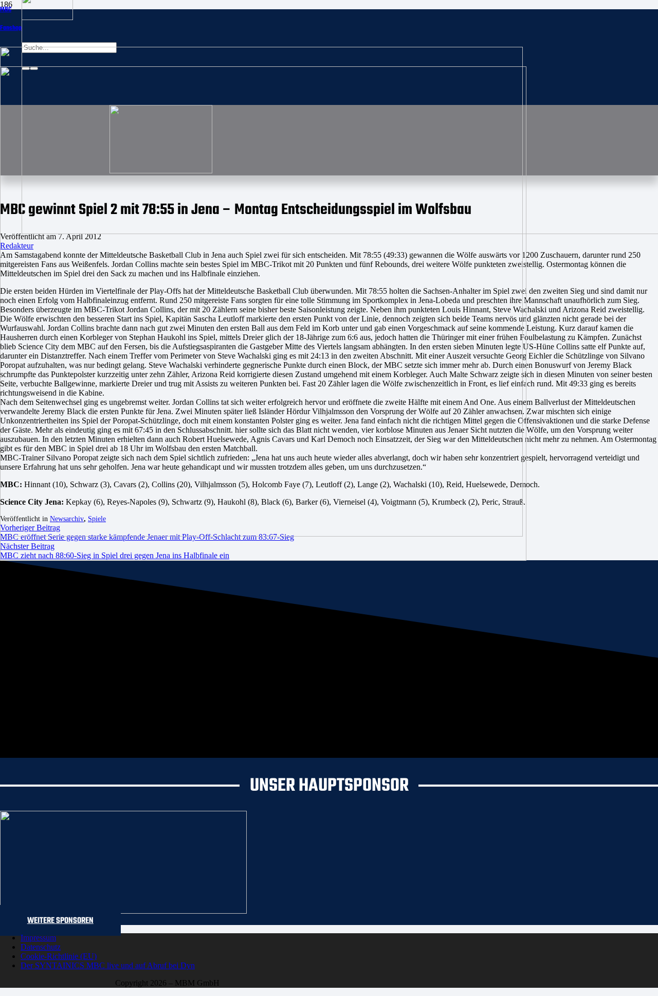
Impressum (38, 937)
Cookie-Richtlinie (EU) (59, 956)
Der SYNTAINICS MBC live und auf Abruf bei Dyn (108, 965)
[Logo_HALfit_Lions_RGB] (263, 558)
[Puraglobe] (123, 910)
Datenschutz (41, 946)
